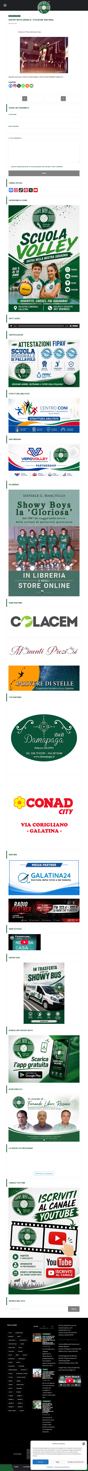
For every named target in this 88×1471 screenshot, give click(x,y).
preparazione (12, 1369)
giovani (20, 1351)
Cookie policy (72, 1339)
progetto (24, 1369)
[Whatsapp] (23, 86)
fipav (20, 1347)
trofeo (10, 1395)
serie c (10, 1381)
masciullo (11, 1358)
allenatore (18, 1332)
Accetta (40, 1462)
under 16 (11, 1403)
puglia (10, 1373)
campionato (23, 1340)
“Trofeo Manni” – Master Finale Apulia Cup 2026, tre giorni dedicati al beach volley (48, 1375)
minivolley (22, 1358)
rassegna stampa (21, 1373)
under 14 (11, 1399)
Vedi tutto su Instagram (44, 1173)
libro (17, 1355)
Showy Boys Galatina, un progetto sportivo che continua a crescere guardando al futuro (48, 1408)
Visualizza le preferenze (76, 1462)
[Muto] (71, 326)
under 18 (11, 1406)
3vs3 (9, 1332)
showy (10, 1384)
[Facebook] (10, 86)
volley (22, 1410)
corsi (22, 1343)
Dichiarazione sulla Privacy (62, 1467)
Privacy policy (62, 1339)
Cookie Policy (50, 1467)
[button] (84, 1444)
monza (10, 1362)
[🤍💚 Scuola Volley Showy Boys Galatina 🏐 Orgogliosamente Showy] (21, 1161)
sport (10, 1388)
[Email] (31, 86)
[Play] (11, 326)
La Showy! (27, 1467)
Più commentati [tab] (44, 1327)
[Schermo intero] (79, 1385)
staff (10, 1392)
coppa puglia (12, 1343)
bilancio (11, 1336)
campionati (12, 1340)
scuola (10, 1377)
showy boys (20, 1384)
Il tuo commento (14, 138)
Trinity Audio (29, 32)
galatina (11, 1351)
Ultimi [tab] (35, 1326)
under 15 (20, 1399)
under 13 (19, 1395)
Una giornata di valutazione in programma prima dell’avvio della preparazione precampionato (48, 1340)
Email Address (13, 126)
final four (11, 1347)
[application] (44, 326)
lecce (10, 1355)
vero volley (12, 1410)
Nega (57, 1462)
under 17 (20, 1403)
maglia (25, 1355)
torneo (18, 1392)
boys (18, 1336)
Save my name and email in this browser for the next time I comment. (37, 166)
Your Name (12, 114)
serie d (19, 1381)
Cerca (73, 1309)
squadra (19, 1388)
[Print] (27, 86)
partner (21, 1366)
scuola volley (21, 1377)
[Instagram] (15, 86)
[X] (19, 86)
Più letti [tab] (52, 1327)
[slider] (75, 326)
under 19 (20, 1406)
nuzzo (18, 1362)
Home (16, 1467)
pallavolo (11, 1366)
